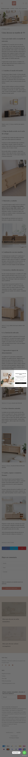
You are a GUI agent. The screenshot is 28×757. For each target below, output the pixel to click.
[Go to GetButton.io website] (24, 755)
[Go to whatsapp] (24, 752)
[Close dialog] (26, 370)
